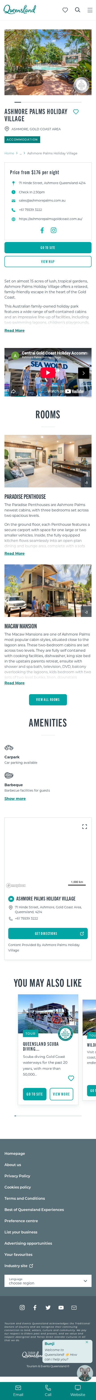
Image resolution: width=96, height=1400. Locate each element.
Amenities (48, 722)
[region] (48, 664)
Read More (14, 330)
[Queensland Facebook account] (35, 1307)
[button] (39, 393)
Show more (15, 799)
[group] (48, 1055)
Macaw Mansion (20, 625)
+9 (86, 482)
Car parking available (20, 762)
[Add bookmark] (76, 112)
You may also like (48, 982)
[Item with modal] (48, 62)
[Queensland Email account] (74, 1307)
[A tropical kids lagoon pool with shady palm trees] (48, 62)
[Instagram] (53, 230)
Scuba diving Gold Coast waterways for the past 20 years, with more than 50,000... (45, 1065)
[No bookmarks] (65, 10)
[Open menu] (90, 10)
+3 (86, 612)
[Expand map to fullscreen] (84, 826)
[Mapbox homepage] (16, 885)
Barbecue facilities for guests (27, 790)
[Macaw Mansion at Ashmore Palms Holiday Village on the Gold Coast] (48, 590)
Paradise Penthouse (25, 496)
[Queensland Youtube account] (61, 1307)
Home (9, 153)
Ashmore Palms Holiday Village (36, 115)
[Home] (20, 12)
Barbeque (13, 784)
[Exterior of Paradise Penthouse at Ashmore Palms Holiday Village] (48, 461)
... (21, 153)
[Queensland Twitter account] (48, 1307)
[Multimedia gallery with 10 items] (48, 66)
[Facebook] (42, 230)
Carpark (12, 757)
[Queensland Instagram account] (22, 1307)
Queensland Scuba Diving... (41, 1046)
